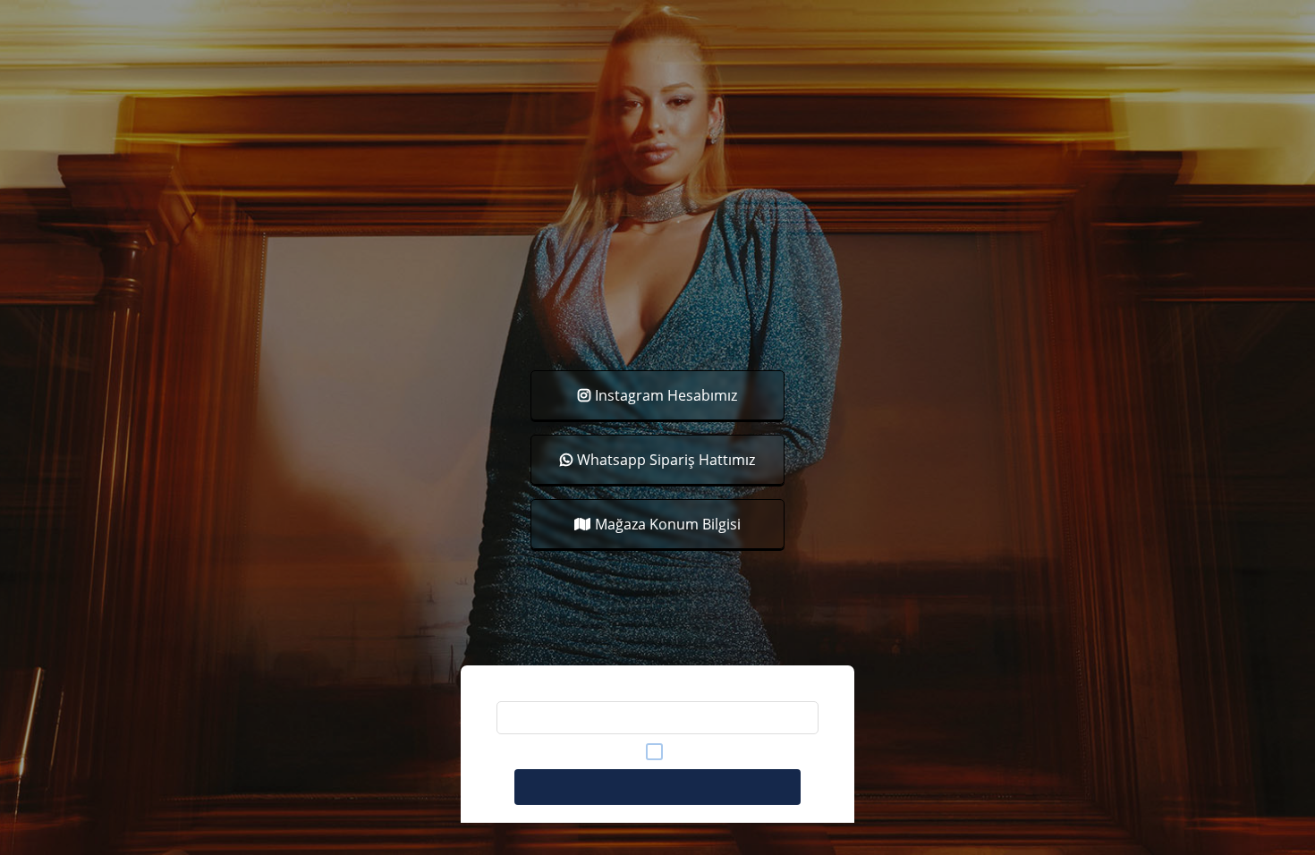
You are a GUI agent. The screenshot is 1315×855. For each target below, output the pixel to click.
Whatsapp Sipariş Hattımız (666, 460)
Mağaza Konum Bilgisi (668, 524)
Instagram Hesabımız (666, 395)
